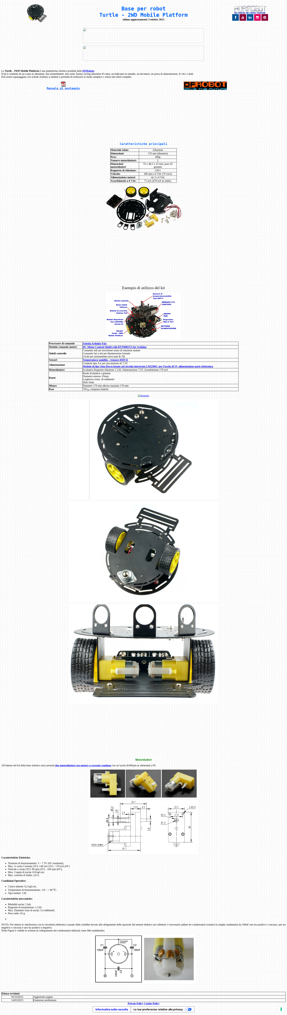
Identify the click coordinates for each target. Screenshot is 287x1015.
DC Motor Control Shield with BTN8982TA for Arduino (114, 347)
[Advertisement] (143, 116)
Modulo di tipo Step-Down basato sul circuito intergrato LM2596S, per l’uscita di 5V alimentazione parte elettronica (148, 366)
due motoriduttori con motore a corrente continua (83, 765)
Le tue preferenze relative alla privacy (158, 1009)
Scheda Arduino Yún (94, 343)
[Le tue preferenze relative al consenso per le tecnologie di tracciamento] (281, 1009)
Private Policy (135, 1003)
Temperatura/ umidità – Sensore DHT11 (105, 359)
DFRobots (88, 70)
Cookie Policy (151, 1003)
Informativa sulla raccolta (112, 1009)
